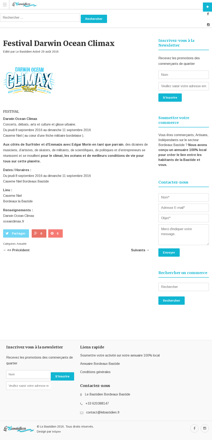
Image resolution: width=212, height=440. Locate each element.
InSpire (56, 431)
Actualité (21, 243)
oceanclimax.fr (13, 221)
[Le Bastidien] (102, 4)
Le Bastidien (24, 51)
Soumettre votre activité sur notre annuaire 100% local (120, 355)
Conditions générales (95, 372)
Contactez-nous (207, 7)
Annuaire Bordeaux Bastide (100, 363)
